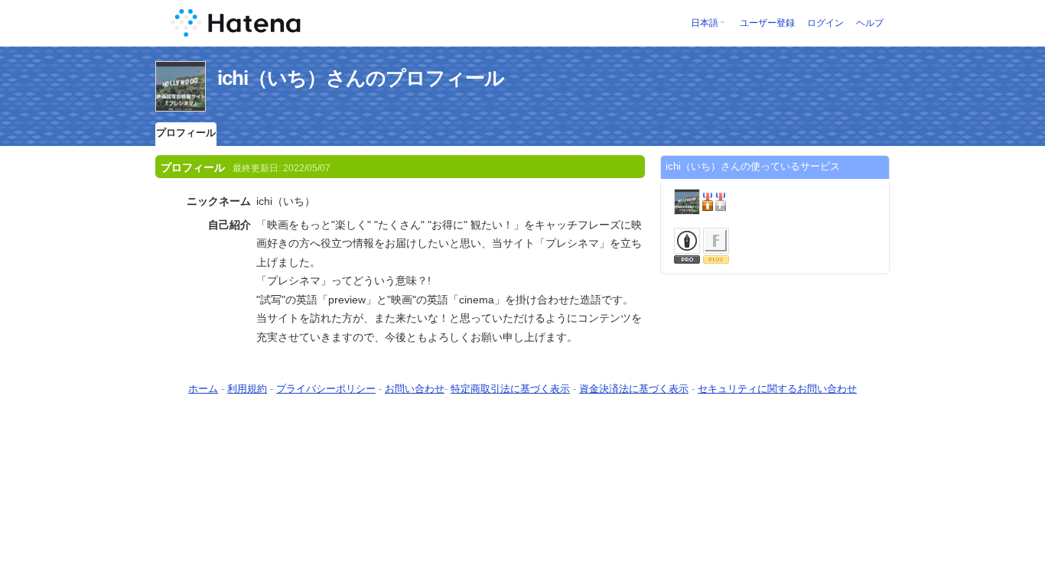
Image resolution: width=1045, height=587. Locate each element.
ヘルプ (870, 23)
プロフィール (186, 132)
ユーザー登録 (767, 23)
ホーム (203, 388)
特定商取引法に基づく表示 (510, 388)
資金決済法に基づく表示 (634, 388)
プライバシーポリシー (326, 388)
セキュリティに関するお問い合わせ (777, 388)
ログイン (825, 23)
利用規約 (247, 388)
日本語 (704, 23)
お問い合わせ (414, 388)
